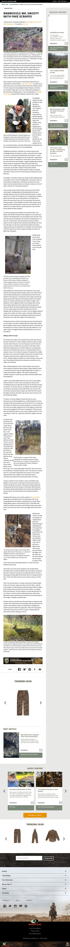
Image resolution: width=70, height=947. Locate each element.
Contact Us (29, 900)
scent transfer (36, 497)
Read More (24, 750)
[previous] (6, 702)
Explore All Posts (35, 815)
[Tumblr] (34, 669)
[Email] (39, 669)
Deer (27, 754)
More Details (23, 705)
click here (25, 24)
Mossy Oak (5, 4)
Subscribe (49, 858)
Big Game (23, 754)
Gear (14, 807)
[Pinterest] (29, 669)
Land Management (58, 125)
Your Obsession (13, 4)
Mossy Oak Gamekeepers (56, 126)
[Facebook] (19, 669)
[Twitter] (24, 669)
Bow (37, 754)
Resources (6, 900)
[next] (39, 702)
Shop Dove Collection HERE (9, 1)
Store (17, 900)
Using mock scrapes (27, 84)
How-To (55, 47)
